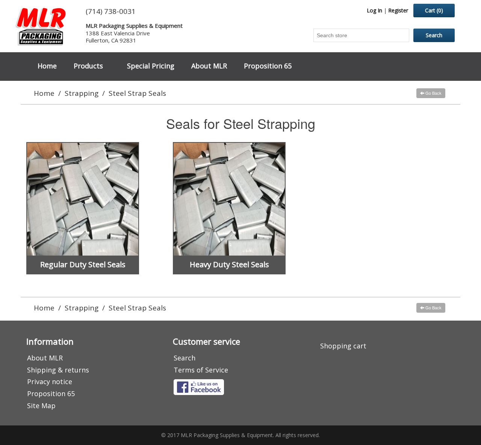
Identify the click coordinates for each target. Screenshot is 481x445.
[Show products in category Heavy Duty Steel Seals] (229, 199)
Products (88, 65)
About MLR (209, 65)
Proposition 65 (268, 65)
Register (398, 10)
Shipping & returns (58, 369)
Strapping (81, 93)
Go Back (433, 93)
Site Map (41, 405)
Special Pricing (150, 65)
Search (184, 357)
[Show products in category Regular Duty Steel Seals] (82, 199)
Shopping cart (343, 345)
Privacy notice (49, 381)
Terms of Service (201, 369)
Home (47, 65)
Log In (374, 10)
